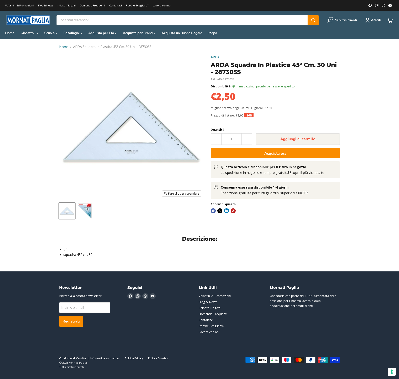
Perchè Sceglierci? (137, 5)
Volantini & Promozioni (19, 5)
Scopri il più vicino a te (307, 172)
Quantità (217, 129)
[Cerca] (313, 20)
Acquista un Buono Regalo (181, 33)
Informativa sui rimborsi (105, 358)
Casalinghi (71, 33)
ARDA (215, 57)
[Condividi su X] (219, 210)
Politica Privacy (134, 358)
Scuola (49, 33)
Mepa (212, 33)
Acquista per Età (101, 33)
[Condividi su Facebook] (213, 210)
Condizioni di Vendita (72, 358)
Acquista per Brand (138, 33)
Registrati (71, 321)
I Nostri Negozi (67, 5)
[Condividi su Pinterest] (233, 210)
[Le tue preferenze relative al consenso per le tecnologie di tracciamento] (392, 372)
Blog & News (45, 5)
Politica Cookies (158, 358)
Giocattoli (28, 33)
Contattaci (115, 5)
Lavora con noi (162, 5)
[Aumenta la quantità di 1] (247, 139)
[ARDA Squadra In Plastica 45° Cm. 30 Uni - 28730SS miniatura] (67, 211)
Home (9, 33)
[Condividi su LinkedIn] (226, 210)
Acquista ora (275, 153)
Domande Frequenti (92, 5)
